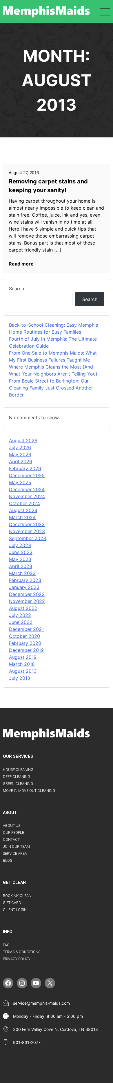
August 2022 (23, 608)
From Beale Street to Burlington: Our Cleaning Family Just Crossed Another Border (51, 388)
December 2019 (26, 650)
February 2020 (25, 643)
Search (16, 288)
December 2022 (27, 594)
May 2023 (20, 559)
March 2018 (22, 664)
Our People (13, 832)
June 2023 (20, 552)
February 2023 (25, 580)
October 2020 (24, 636)
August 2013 (23, 671)
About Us (11, 825)
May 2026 (20, 454)
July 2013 (19, 678)
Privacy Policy (16, 959)
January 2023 (24, 587)
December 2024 (27, 489)
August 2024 (23, 510)
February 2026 (25, 468)
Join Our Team (16, 846)
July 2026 (20, 447)
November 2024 (27, 496)
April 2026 (20, 461)
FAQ (6, 945)
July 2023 (20, 545)
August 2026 (23, 440)
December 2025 (27, 475)
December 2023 (27, 524)
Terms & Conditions (21, 952)
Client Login (15, 909)
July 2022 (20, 615)
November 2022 (27, 601)
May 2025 (20, 482)
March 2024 (22, 517)
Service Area (15, 853)
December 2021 (26, 629)
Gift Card (12, 902)
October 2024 (24, 503)
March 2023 (22, 573)
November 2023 (27, 531)
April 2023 (20, 566)
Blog (7, 860)
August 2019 (23, 657)
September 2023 (27, 538)
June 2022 (20, 622)
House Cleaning (18, 769)
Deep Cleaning (16, 776)
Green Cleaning (18, 783)
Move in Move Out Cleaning (29, 790)
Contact (11, 839)
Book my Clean (17, 895)
